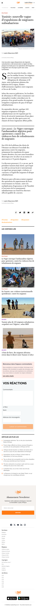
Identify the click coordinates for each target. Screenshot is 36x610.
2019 (3, 581)
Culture (3, 540)
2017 (3, 585)
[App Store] (12, 598)
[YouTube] (18, 525)
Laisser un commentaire (18, 426)
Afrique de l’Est (5, 555)
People (33, 7)
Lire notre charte (8, 376)
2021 (3, 577)
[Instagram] (25, 525)
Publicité (4, 570)
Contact (3, 568)
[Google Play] (23, 598)
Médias (3, 542)
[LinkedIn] (21, 525)
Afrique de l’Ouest (6, 551)
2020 (3, 579)
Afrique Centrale (5, 553)
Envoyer (18, 512)
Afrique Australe (5, 557)
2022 (3, 575)
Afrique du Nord (5, 549)
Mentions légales (6, 566)
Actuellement (5, 7)
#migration (14, 220)
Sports (3, 544)
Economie (20, 7)
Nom (4, 410)
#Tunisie (5, 220)
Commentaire (8, 389)
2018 (3, 583)
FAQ (3, 564)
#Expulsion (25, 220)
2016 (3, 587)
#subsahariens (7, 222)
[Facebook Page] (11, 525)
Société (27, 7)
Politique (13, 7)
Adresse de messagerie (11, 417)
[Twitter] (15, 525)
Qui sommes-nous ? (6, 562)
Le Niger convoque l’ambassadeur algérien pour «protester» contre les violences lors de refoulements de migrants (18, 133)
